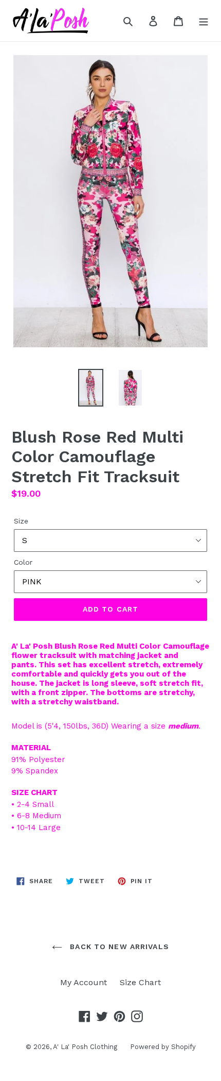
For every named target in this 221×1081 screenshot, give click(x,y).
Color (23, 562)
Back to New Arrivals (118, 946)
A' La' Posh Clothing (85, 1047)
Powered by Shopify (163, 1047)
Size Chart (140, 982)
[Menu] (203, 20)
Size (21, 521)
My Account (83, 982)
